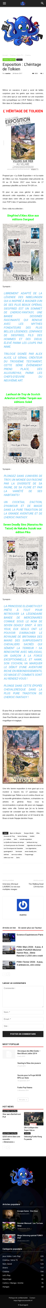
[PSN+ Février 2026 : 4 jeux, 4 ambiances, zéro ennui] (9, 964)
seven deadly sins (30, 851)
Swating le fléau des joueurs (29, 1063)
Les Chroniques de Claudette (13, 848)
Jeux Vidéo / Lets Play (8, 952)
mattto (7, 73)
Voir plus (22, 1099)
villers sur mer (8, 857)
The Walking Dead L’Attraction (35, 885)
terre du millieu (17, 854)
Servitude (19, 851)
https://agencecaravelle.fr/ (23, 1300)
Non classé (6, 941)
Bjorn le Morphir (15, 833)
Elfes (37, 833)
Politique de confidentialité (18, 1298)
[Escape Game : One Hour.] (9, 1214)
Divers (27, 1124)
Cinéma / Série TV (16, 55)
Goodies (27, 1133)
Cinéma (28, 55)
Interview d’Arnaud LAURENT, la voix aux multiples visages (11, 886)
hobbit (32, 836)
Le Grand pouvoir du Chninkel (14, 845)
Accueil (5, 55)
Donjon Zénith (29, 833)
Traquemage (29, 854)
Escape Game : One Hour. (27, 1211)
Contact (32, 1298)
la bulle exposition (26, 839)
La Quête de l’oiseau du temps (14, 842)
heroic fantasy (22, 836)
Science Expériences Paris (30, 934)
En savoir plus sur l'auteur (30, 928)
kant (15, 839)
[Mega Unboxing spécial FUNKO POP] (9, 1238)
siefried (6, 854)
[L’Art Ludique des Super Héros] (34, 1118)
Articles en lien (9, 928)
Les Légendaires (31, 848)
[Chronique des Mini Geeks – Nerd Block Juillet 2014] (9, 1054)
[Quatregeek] (23, 30)
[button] (42, 3)
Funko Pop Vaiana (24, 1088)
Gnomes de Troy (9, 836)
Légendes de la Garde (34, 845)
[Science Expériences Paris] (9, 937)
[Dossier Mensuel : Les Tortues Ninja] (9, 1226)
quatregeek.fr (8, 851)
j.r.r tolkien (7, 839)
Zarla (18, 857)
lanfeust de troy (32, 842)
